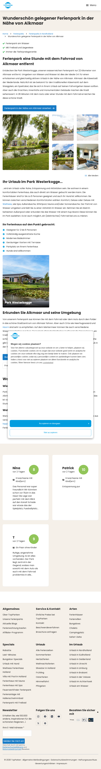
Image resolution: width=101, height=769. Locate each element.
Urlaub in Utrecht (78, 663)
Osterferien (42, 677)
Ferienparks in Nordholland (41, 33)
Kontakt (40, 623)
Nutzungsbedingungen (12, 749)
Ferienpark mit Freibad (14, 702)
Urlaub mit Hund (11, 663)
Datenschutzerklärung (13, 747)
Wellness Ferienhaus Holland (13, 670)
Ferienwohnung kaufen (14, 628)
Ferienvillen (75, 619)
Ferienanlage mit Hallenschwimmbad (13, 696)
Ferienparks (18, 33)
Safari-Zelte (75, 636)
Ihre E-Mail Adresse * (13, 727)
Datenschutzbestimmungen (64, 760)
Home (5, 33)
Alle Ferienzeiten (44, 650)
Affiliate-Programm (13, 632)
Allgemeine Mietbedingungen (35, 760)
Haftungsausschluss (88, 760)
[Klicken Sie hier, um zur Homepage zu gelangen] (8, 5)
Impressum (62, 763)
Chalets (73, 628)
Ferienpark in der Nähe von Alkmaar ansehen (27, 108)
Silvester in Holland (45, 668)
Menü (93, 5)
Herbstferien (42, 659)
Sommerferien (43, 654)
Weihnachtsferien (45, 663)
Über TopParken (11, 614)
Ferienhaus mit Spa (12, 685)
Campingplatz (76, 632)
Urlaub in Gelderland (79, 659)
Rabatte (7, 650)
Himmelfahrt (42, 681)
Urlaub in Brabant (78, 672)
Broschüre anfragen (46, 631)
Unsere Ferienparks (13, 619)
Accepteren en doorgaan (49, 423)
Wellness (7, 204)
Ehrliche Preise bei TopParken (45, 616)
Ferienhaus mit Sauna (14, 680)
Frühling (40, 672)
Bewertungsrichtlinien (45, 763)
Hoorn (6, 327)
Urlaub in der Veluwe (79, 677)
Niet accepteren (50, 432)
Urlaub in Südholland (79, 654)
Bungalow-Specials (12, 659)
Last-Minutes (9, 654)
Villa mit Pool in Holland (14, 676)
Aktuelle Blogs (10, 623)
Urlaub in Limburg (78, 668)
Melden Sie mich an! (13, 741)
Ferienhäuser (76, 614)
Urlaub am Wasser (78, 685)
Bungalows (74, 623)
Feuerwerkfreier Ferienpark (17, 689)
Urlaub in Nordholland (80, 650)
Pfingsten (41, 685)
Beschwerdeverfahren (47, 627)
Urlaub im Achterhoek (80, 681)
